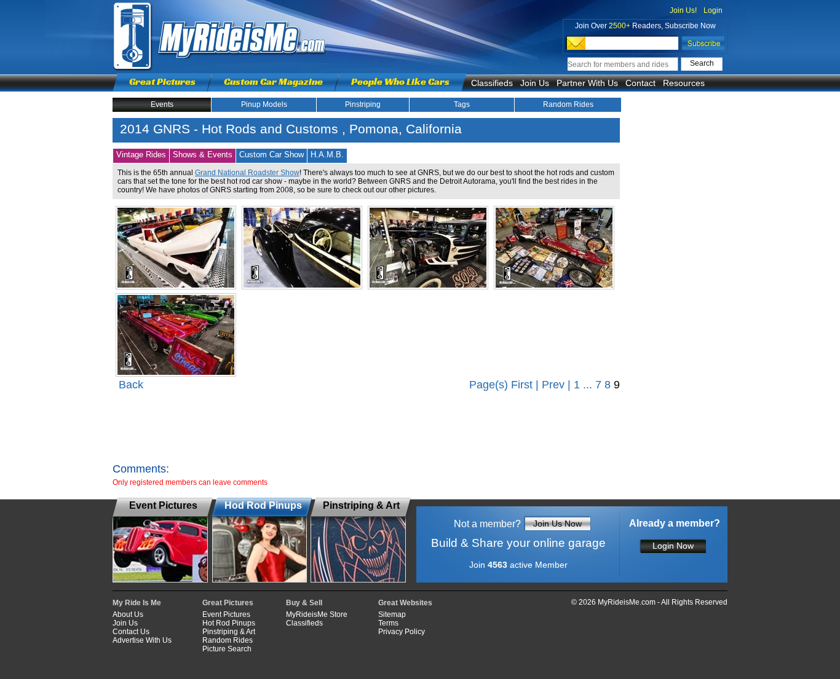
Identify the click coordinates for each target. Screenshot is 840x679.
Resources (684, 83)
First (522, 385)
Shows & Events (202, 154)
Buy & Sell (304, 603)
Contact (640, 83)
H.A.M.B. (327, 154)
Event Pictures (226, 614)
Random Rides (568, 104)
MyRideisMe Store (316, 614)
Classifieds (492, 83)
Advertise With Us (142, 640)
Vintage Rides (141, 154)
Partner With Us (587, 83)
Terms (388, 623)
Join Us (534, 83)
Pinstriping (363, 104)
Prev (553, 385)
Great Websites (405, 603)
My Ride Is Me (137, 603)
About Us (128, 614)
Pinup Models (264, 104)
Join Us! (683, 10)
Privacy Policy (401, 631)
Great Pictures (162, 81)
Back (131, 385)
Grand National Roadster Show (247, 172)
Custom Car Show (271, 154)
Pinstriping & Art (228, 631)
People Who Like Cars (400, 81)
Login (713, 10)
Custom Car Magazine (273, 81)
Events (162, 104)
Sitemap (392, 614)
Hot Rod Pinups (228, 623)
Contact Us (131, 631)
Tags (462, 104)
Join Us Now (557, 523)
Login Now (673, 546)
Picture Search (227, 649)
